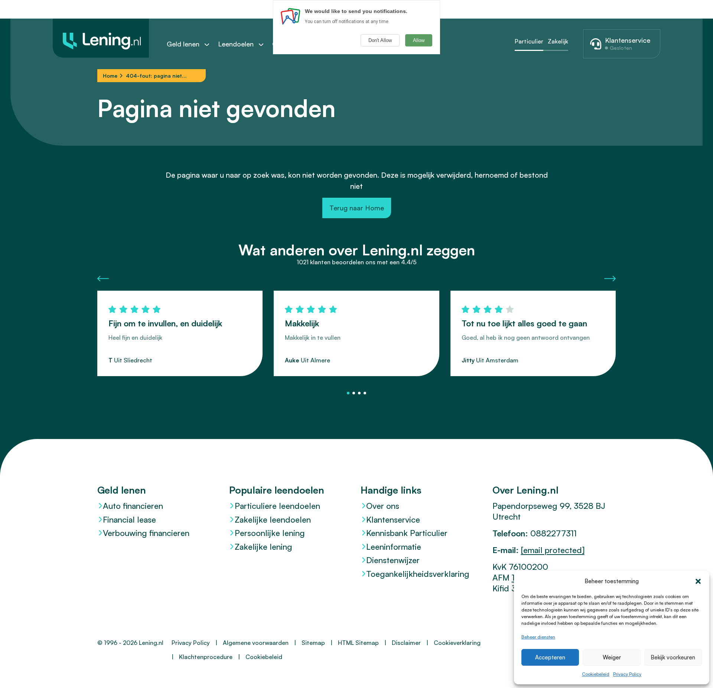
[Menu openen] (210, 44)
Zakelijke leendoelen (273, 519)
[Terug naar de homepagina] (101, 38)
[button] (698, 581)
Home (110, 75)
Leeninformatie (393, 547)
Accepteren (550, 657)
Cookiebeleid (595, 674)
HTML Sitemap (358, 642)
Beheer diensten (538, 637)
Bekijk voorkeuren (673, 657)
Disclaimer (406, 642)
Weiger (612, 657)
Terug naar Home (356, 208)
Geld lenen (183, 44)
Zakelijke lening (263, 547)
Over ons (382, 506)
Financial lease (129, 519)
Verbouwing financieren (146, 533)
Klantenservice (393, 519)
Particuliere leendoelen (277, 506)
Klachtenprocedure (205, 656)
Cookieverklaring (457, 642)
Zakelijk (558, 41)
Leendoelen (236, 44)
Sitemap (313, 642)
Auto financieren (133, 506)
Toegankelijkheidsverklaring (417, 574)
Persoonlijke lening (270, 533)
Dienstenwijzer (393, 560)
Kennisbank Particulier (406, 533)
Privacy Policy (627, 674)
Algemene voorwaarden (256, 642)
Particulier (529, 41)
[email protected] (553, 550)
